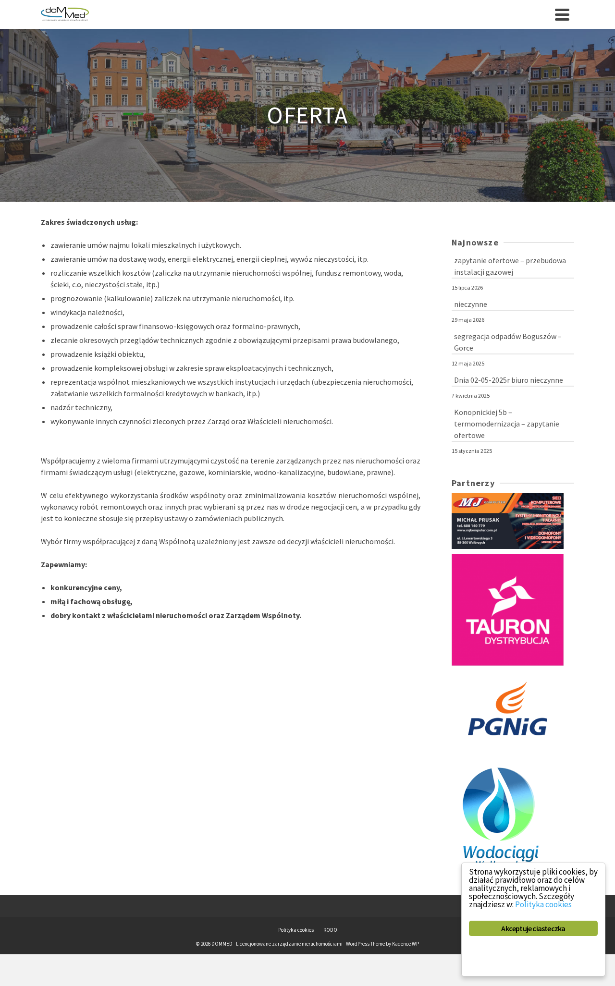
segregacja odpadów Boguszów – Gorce (508, 342)
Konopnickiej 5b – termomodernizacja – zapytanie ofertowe (506, 423)
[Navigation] (562, 14)
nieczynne (470, 304)
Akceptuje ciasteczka (533, 928)
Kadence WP (405, 943)
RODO (330, 929)
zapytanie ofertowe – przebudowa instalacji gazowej (510, 266)
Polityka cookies (296, 929)
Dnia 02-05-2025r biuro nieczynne (508, 380)
